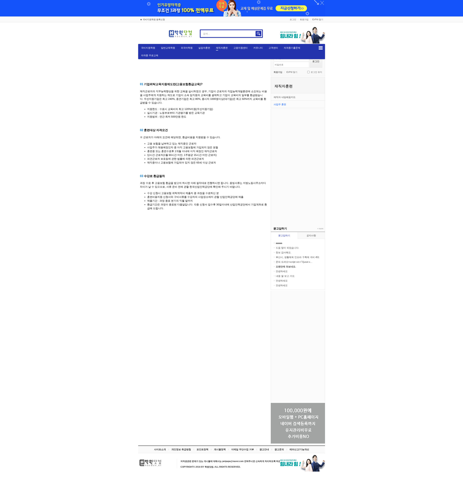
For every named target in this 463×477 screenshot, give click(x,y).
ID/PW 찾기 (317, 19)
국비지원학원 (148, 47)
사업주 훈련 (280, 104)
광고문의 (279, 449)
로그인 (293, 19)
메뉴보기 (320, 48)
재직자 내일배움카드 (285, 97)
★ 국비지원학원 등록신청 (152, 19)
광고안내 (264, 449)
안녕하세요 (282, 271)
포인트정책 (202, 449)
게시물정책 (220, 449)
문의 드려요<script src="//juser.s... (294, 262)
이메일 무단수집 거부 (242, 449)
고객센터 (273, 47)
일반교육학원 (168, 47)
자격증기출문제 (292, 47)
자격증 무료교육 (149, 55)
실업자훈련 (204, 47)
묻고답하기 (284, 235)
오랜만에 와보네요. (286, 266)
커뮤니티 (258, 47)
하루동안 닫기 (320, 3)
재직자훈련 (222, 47)
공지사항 (311, 235)
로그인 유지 (316, 72)
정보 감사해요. (283, 252)
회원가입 (304, 19)
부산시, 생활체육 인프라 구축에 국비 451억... (297, 257)
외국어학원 (187, 47)
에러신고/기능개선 (299, 449)
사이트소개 (160, 449)
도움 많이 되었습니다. (287, 247)
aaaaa (279, 243)
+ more (319, 228)
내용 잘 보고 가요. (285, 276)
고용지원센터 (240, 47)
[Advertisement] (298, 163)
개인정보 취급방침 (181, 449)
